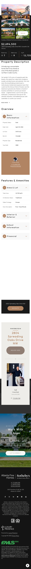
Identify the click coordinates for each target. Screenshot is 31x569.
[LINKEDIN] (13, 497)
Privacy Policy (15, 536)
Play (15, 15)
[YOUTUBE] (17, 497)
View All (23, 33)
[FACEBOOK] (5, 497)
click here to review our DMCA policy (14, 554)
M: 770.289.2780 (15, 482)
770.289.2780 (16, 164)
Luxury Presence (12, 533)
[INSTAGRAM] (9, 497)
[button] (15, 453)
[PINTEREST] (21, 497)
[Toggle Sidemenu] (25, 5)
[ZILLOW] (26, 497)
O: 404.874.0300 (15, 484)
